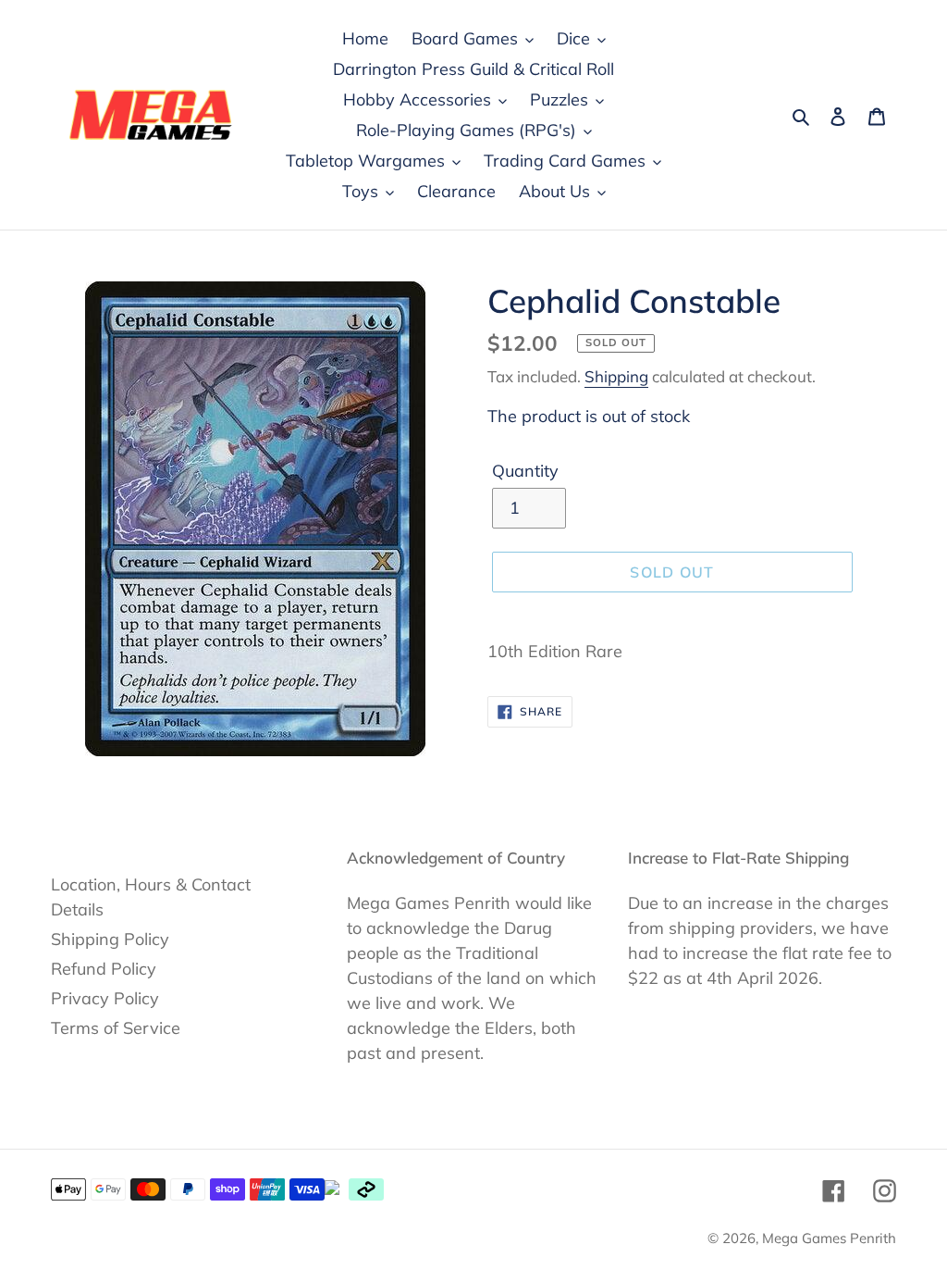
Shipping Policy (110, 939)
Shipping (616, 376)
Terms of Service (115, 1028)
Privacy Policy (105, 998)
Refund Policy (103, 968)
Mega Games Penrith (829, 1238)
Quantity (525, 470)
